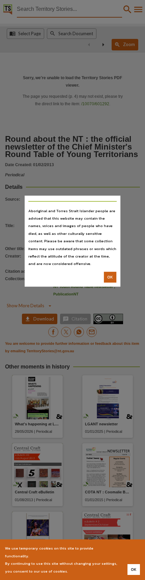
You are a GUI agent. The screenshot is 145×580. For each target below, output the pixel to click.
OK (110, 277)
